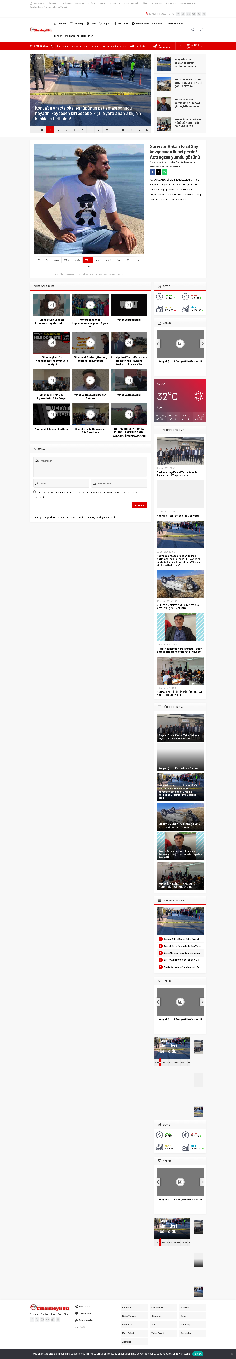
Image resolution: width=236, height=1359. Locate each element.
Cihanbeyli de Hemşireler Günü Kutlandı (90, 430)
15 (147, 129)
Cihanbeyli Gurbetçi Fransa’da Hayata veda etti (51, 321)
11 (114, 129)
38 (172, 1242)
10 (106, 129)
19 (163, 1062)
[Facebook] (178, 14)
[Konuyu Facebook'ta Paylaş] (152, 172)
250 (129, 260)
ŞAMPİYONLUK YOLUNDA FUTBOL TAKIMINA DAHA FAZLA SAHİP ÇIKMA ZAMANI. (129, 432)
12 (122, 129)
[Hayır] (231, 1354)
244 (66, 260)
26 (179, 1062)
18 (160, 1062)
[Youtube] (194, 14)
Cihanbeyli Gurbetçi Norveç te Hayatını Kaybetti (90, 359)
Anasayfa (154, 162)
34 (163, 1242)
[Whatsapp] (199, 14)
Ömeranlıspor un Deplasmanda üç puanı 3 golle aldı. (90, 323)
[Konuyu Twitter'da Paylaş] (158, 172)
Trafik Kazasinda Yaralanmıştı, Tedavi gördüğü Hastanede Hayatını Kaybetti (187, 104)
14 (139, 129)
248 (108, 260)
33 (160, 1242)
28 (184, 1062)
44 (186, 1242)
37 (170, 1242)
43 (184, 1242)
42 (182, 1242)
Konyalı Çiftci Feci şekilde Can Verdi (178, 515)
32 (158, 1242)
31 (155, 1242)
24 (175, 1062)
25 (177, 1062)
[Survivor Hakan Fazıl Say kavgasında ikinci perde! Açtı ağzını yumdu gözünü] (89, 252)
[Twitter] (183, 14)
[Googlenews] (204, 14)
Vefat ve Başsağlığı (129, 319)
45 (189, 1242)
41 (179, 1242)
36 (167, 1242)
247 (98, 260)
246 (87, 260)
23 (172, 1062)
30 (189, 1062)
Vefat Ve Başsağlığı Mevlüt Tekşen (90, 396)
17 (158, 1062)
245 (77, 260)
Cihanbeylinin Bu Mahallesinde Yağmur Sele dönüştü (52, 361)
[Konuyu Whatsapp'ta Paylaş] (164, 172)
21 (167, 1062)
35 (165, 1242)
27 (182, 1062)
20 (165, 1062)
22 (170, 1062)
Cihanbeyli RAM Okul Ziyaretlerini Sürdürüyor (52, 396)
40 (177, 1242)
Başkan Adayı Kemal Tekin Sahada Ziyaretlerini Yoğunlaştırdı (177, 474)
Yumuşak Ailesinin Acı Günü (52, 428)
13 (131, 129)
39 (174, 1242)
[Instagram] (188, 14)
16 (155, 1062)
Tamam (198, 1353)
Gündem (39, 102)
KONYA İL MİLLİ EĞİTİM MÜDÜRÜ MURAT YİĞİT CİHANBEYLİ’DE (187, 123)
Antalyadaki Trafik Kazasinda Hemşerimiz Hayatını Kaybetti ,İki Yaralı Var (129, 361)
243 (56, 260)
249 (119, 260)
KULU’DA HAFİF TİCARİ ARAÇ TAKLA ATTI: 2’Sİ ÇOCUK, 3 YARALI (188, 83)
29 (186, 1062)
